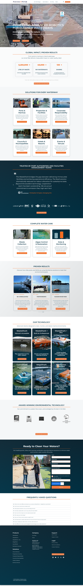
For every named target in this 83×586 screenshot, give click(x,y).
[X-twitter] (61, 557)
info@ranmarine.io (35, 549)
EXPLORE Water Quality (22, 152)
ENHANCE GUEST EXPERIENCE (41, 152)
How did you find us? (56, 478)
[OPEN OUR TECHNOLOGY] (40, 1)
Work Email (54, 459)
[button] (13, 184)
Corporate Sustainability (61, 121)
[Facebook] (63, 557)
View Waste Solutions (22, 253)
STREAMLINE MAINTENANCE (41, 121)
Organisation (55, 463)
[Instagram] (58, 557)
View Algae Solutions (41, 253)
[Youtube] (55, 557)
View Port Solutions (22, 121)
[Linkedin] (53, 557)
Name (53, 455)
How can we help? (56, 468)
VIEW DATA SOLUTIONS (61, 253)
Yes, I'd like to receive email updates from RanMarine (62, 476)
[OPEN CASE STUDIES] (48, 1)
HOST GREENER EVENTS (61, 152)
